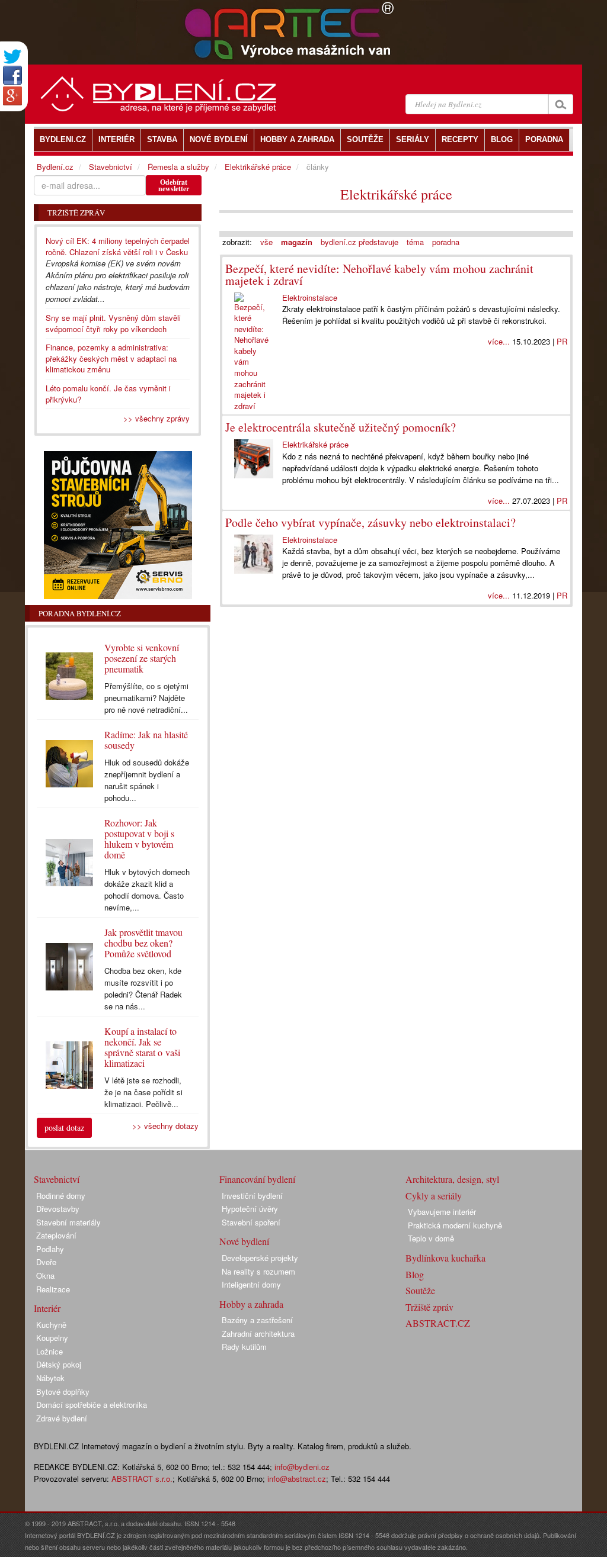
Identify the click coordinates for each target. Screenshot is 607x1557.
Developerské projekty (260, 1257)
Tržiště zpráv (429, 1307)
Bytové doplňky (63, 1391)
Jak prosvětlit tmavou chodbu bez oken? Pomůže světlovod (143, 943)
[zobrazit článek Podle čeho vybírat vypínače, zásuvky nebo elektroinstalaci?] (253, 554)
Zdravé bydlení (61, 1418)
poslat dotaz (64, 1127)
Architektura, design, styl (452, 1179)
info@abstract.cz (296, 1478)
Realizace (53, 1289)
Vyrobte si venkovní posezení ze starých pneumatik (141, 658)
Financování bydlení (257, 1179)
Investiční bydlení (252, 1195)
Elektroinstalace (309, 297)
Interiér (47, 1308)
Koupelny (52, 1337)
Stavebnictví (110, 166)
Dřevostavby (57, 1208)
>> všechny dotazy (165, 1125)
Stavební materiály (68, 1222)
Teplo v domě (431, 1238)
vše (266, 241)
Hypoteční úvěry (250, 1208)
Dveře (46, 1262)
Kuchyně (51, 1324)
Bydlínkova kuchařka (445, 1258)
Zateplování (56, 1235)
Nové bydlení (244, 1241)
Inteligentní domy (251, 1284)
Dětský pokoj (58, 1364)
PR (562, 341)
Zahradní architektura (258, 1333)
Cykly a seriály (433, 1195)
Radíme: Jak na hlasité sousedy (146, 739)
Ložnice (49, 1351)
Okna (45, 1275)
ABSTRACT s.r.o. (141, 1478)
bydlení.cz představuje (359, 241)
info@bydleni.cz (302, 1466)
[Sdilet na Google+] (12, 95)
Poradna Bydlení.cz (80, 613)
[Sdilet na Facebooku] (12, 75)
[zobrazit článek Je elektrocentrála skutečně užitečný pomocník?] (253, 458)
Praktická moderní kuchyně (455, 1225)
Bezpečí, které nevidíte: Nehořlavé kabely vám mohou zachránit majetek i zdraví (379, 274)
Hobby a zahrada (251, 1304)
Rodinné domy (60, 1195)
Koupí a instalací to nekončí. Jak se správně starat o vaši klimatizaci (142, 1047)
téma (415, 241)
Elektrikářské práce (396, 194)
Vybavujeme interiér (442, 1211)
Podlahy (50, 1248)
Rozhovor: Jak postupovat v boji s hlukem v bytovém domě (139, 838)
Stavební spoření (251, 1222)
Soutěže (420, 1290)
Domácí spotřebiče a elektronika (91, 1404)
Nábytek (50, 1378)
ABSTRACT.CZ (437, 1323)
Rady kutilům (244, 1346)
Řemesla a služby (178, 166)
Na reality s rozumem (258, 1271)
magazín (296, 241)
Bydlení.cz (55, 166)
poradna (445, 241)
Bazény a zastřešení (257, 1320)
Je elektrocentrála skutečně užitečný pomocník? (340, 427)
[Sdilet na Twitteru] (12, 56)
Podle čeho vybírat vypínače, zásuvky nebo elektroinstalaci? (370, 522)
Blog (414, 1274)
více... (499, 341)
